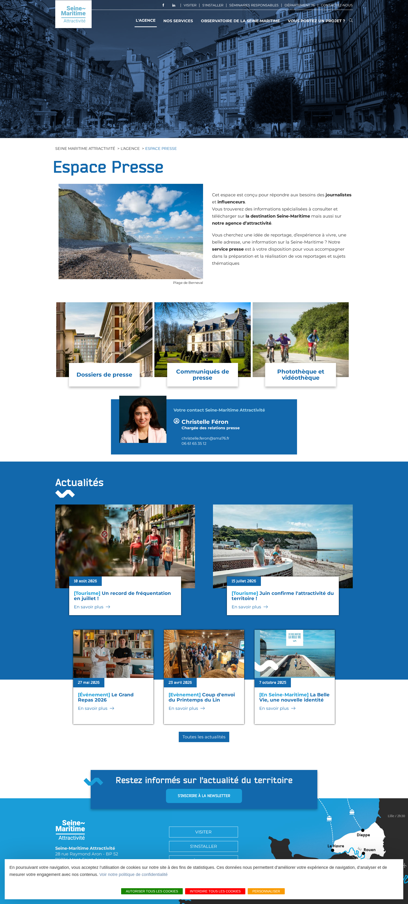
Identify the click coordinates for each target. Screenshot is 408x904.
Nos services (178, 21)
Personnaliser (266, 891)
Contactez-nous (337, 5)
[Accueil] (73, 14)
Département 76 (300, 5)
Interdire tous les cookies (215, 891)
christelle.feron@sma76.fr (205, 438)
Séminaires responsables (254, 5)
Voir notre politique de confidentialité (133, 874)
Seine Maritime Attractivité (85, 148)
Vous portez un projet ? (316, 21)
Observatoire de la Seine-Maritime (240, 21)
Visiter (190, 5)
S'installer (212, 5)
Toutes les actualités (204, 737)
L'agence (146, 20)
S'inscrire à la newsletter (204, 795)
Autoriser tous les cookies (152, 891)
